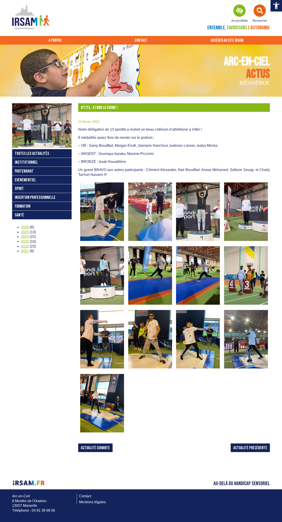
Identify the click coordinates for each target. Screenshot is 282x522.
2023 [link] (25, 241)
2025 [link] (25, 232)
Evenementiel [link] (25, 180)
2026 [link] (25, 227)
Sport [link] (19, 188)
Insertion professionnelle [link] (35, 197)
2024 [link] (25, 236)
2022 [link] (25, 246)
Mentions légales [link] (92, 502)
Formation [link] (22, 206)
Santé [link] (19, 215)
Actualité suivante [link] (95, 448)
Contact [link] (141, 40)
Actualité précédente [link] (250, 448)
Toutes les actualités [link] (32, 153)
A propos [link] (55, 40)
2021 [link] (25, 251)
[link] (276, 5)
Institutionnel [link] (26, 162)
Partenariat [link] (24, 171)
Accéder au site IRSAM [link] (227, 40)
